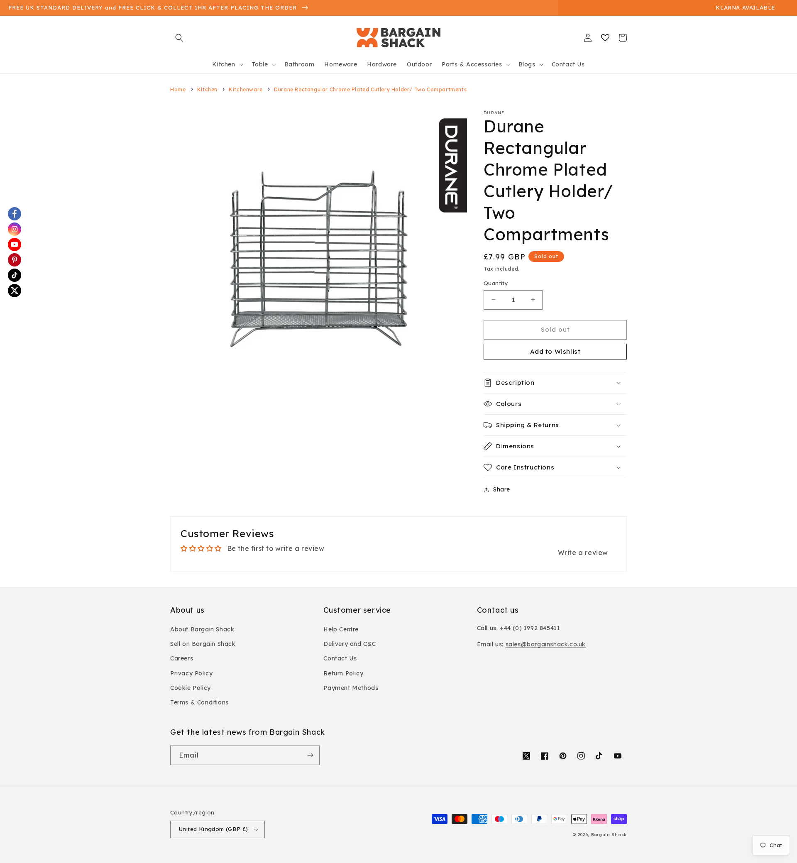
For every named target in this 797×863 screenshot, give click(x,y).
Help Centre (341, 629)
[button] (179, 38)
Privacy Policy (191, 673)
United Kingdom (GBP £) (213, 829)
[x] (14, 290)
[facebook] (14, 213)
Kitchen (207, 89)
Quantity (496, 283)
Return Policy (343, 673)
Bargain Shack (609, 834)
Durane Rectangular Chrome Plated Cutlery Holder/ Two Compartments (370, 89)
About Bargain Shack (202, 629)
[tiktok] (14, 275)
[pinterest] (14, 259)
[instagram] (14, 229)
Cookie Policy (190, 688)
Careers (181, 658)
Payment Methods (350, 688)
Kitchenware (246, 89)
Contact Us (340, 658)
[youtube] (14, 244)
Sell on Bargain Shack (203, 644)
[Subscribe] (310, 755)
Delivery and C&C (349, 644)
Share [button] (501, 489)
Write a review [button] (583, 552)
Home (178, 89)
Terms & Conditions (199, 702)
